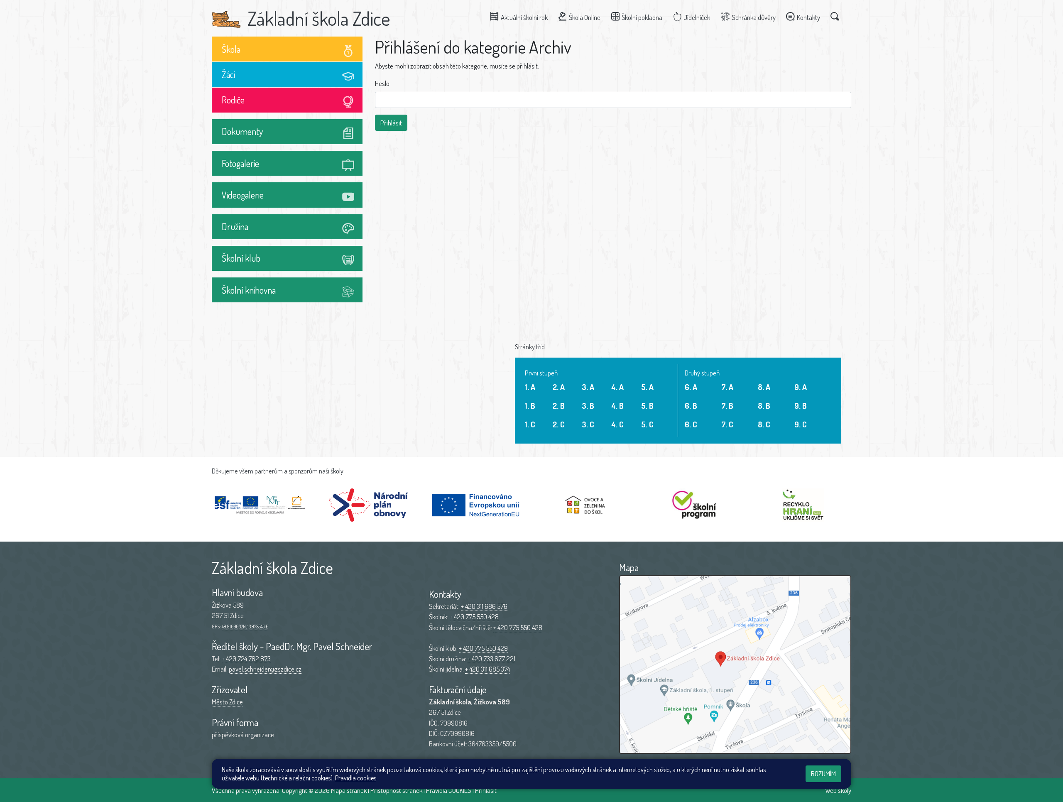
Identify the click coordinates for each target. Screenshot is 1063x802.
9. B (800, 405)
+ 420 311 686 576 (484, 606)
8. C (764, 424)
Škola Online (584, 17)
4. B (618, 405)
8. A (764, 387)
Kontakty (808, 17)
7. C (727, 424)
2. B (559, 405)
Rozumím (823, 773)
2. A (559, 387)
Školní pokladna (642, 17)
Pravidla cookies (355, 778)
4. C (618, 424)
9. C (800, 424)
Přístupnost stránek (396, 790)
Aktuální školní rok (524, 17)
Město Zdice (227, 701)
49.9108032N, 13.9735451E (245, 626)
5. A (647, 387)
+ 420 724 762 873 (246, 658)
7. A (727, 387)
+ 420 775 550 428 (474, 616)
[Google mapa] (735, 664)
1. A (530, 387)
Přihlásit (486, 790)
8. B (764, 405)
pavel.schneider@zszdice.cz (265, 669)
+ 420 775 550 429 (483, 648)
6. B (691, 405)
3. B (588, 405)
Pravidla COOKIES (448, 790)
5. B (647, 405)
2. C (559, 424)
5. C (647, 424)
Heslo (382, 83)
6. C (691, 424)
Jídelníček (696, 17)
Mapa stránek (349, 790)
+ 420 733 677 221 (491, 658)
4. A (618, 387)
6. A (691, 387)
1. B (530, 405)
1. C (530, 424)
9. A (800, 387)
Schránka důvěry (754, 17)
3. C (588, 424)
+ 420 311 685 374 (487, 669)
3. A (588, 387)
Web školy (838, 790)
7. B (727, 405)
